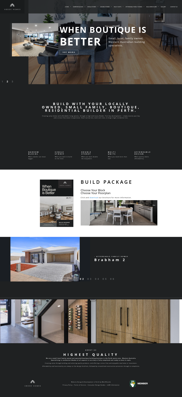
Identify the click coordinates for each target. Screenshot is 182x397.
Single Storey (91, 7)
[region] (91, 259)
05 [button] (105, 279)
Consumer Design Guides (96, 385)
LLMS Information (113, 385)
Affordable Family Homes (134, 7)
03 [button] (90, 279)
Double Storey (105, 7)
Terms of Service (80, 385)
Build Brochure (151, 7)
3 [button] (13, 81)
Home (67, 7)
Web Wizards (106, 382)
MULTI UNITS (112, 153)
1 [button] (3, 81)
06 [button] (112, 279)
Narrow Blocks (78, 7)
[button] (91, 259)
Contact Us (173, 7)
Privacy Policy (67, 385)
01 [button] (74, 279)
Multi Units (117, 7)
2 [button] (8, 81)
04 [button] (97, 279)
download (93, 197)
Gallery (163, 7)
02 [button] (82, 279)
